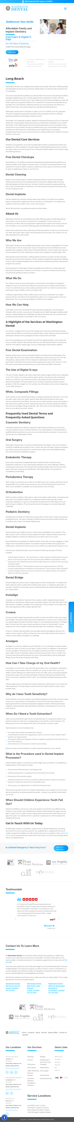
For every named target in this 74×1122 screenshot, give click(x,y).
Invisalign (43, 1064)
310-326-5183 (31, 993)
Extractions (31, 1064)
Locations (31, 1032)
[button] (4, 1117)
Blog (56, 1067)
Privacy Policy (50, 1119)
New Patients (58, 1059)
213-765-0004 (53, 993)
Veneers (30, 1075)
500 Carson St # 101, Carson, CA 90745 (38, 1)
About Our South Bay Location (12, 1068)
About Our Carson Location (12, 1110)
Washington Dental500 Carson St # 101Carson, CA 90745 (13, 986)
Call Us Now (12, 52)
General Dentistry (46, 1078)
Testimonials (57, 1064)
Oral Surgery (44, 1071)
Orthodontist (44, 1075)
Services (44, 1032)
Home (24, 1032)
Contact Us (63, 1032)
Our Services (57, 1062)
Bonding (30, 1057)
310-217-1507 (10, 990)
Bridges (42, 1057)
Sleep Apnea (44, 1067)
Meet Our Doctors (59, 1056)
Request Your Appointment (59, 848)
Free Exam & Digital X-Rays (19, 38)
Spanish (25, 1035)
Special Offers (53, 1032)
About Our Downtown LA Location (13, 1089)
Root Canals (31, 1067)
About (38, 1032)
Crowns (30, 1060)
